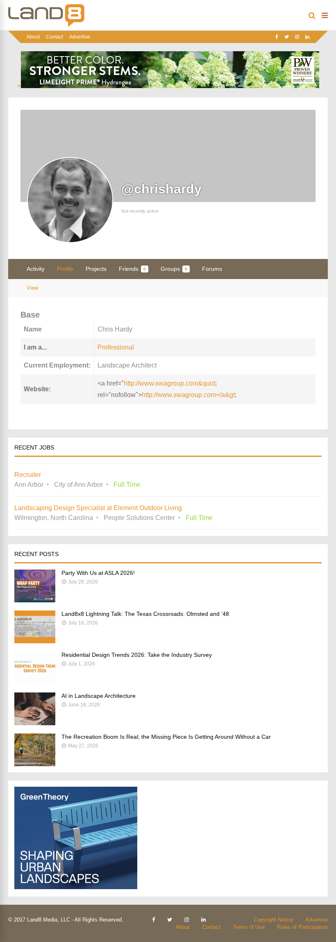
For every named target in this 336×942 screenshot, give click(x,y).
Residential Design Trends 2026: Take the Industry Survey (136, 654)
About (33, 37)
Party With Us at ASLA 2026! (98, 573)
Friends (132, 269)
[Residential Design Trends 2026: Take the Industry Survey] (34, 682)
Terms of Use (249, 927)
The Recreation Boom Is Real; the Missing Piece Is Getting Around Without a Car (166, 736)
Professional (116, 347)
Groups (174, 269)
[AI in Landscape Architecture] (34, 723)
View (32, 288)
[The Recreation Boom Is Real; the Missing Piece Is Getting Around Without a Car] (34, 763)
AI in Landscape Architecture (98, 695)
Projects (96, 269)
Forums (212, 269)
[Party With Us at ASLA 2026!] (34, 600)
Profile (65, 269)
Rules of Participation (302, 927)
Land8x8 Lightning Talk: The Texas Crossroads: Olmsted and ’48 (145, 614)
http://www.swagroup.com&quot (169, 383)
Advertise (79, 37)
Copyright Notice (273, 920)
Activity (36, 269)
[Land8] (46, 25)
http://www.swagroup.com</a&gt (188, 394)
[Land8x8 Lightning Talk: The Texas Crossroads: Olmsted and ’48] (34, 641)
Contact (54, 37)
